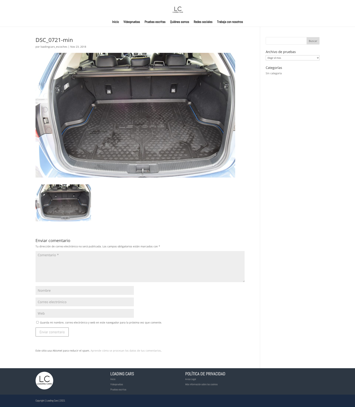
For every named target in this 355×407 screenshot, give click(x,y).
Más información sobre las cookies (201, 384)
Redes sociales (203, 22)
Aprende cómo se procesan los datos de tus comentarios (126, 350)
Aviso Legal (190, 379)
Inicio (115, 22)
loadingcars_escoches (53, 46)
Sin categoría (274, 73)
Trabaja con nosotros (230, 22)
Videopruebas (132, 22)
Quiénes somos (179, 22)
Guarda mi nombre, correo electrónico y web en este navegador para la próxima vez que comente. (101, 322)
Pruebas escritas (155, 22)
